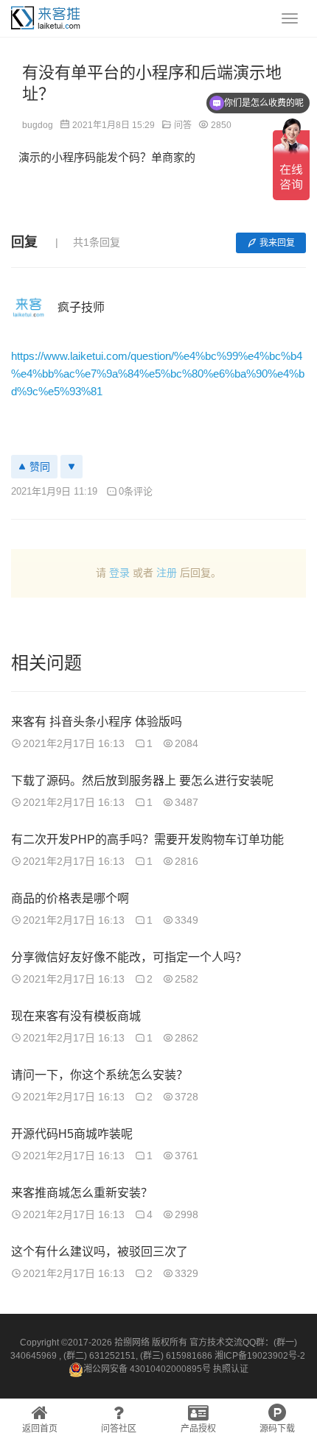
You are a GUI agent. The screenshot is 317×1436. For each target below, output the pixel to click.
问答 (183, 125)
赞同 (39, 467)
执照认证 (230, 1369)
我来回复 (277, 243)
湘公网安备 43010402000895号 (147, 1369)
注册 (166, 573)
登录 (119, 573)
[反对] (71, 466)
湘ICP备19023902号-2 (260, 1356)
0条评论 (136, 491)
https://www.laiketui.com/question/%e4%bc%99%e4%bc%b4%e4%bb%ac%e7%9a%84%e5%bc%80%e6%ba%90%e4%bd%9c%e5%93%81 (157, 373)
